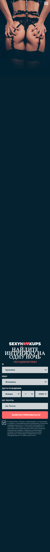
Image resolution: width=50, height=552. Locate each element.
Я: (3, 364)
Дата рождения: (11, 388)
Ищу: (4, 376)
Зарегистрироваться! (26, 415)
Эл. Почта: (8, 400)
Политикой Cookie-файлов (33, 425)
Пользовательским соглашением (27, 423)
